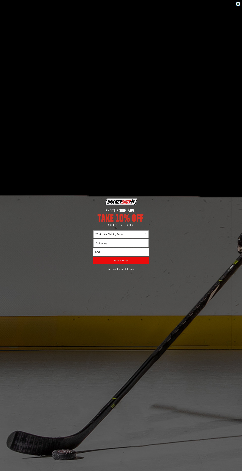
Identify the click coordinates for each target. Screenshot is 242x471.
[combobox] (120, 234)
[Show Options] (146, 234)
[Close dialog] (238, 4)
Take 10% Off (121, 260)
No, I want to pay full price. (121, 269)
